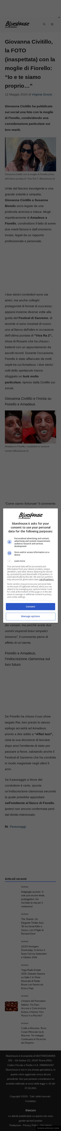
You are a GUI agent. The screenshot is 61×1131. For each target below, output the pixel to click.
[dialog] (30, 565)
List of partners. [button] (46, 579)
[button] (30, 561)
